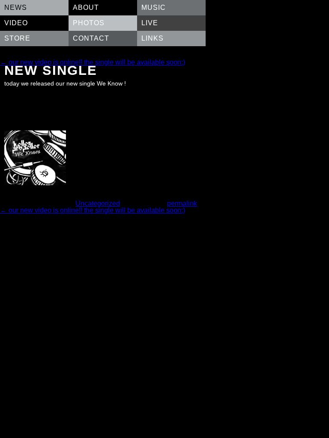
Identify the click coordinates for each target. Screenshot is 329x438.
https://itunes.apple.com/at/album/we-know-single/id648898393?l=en (97, 92)
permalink (182, 203)
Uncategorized (97, 203)
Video (16, 23)
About (86, 7)
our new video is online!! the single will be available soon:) (92, 62)
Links (152, 38)
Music (153, 7)
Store (17, 38)
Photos (89, 23)
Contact (91, 38)
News (15, 7)
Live (149, 23)
